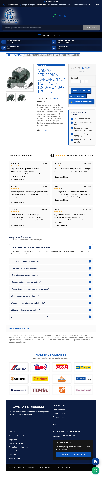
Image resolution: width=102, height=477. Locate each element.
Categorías (50, 35)
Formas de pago (59, 417)
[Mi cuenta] (60, 15)
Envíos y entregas (16, 443)
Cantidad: (74, 78)
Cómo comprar (59, 413)
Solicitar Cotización (16, 451)
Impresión (45, 130)
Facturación (57, 421)
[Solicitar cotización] (95, 461)
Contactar (12, 455)
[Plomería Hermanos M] (27, 15)
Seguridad (13, 440)
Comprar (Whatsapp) (77, 96)
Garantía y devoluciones (18, 447)
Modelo (40, 101)
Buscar (93, 27)
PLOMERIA (18, 55)
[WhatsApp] (54, 15)
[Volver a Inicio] (8, 55)
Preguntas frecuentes (17, 436)
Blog (54, 425)
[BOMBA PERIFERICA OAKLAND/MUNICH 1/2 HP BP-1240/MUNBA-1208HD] (11, 97)
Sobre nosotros (59, 410)
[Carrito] (65, 15)
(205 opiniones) (54, 98)
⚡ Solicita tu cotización (81, 102)
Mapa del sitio (14, 458)
